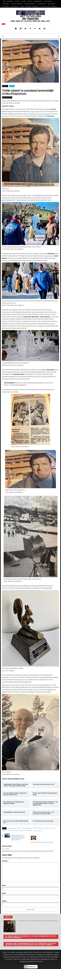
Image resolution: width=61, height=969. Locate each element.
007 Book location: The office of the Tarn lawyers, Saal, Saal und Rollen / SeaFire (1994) (18, 837)
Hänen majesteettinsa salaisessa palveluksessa (37, 114)
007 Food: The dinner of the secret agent (41, 842)
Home (4, 1)
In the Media (53, 6)
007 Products (5, 6)
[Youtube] (44, 29)
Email (4, 893)
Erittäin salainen (35, 111)
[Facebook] (16, 29)
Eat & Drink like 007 (41, 3)
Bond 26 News (28, 6)
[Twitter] (40, 29)
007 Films (17, 1)
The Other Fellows (14, 6)
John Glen (53, 109)
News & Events (51, 3)
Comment (5, 861)
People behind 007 (38, 1)
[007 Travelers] (3, 36)
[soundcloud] (35, 29)
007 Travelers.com (13, 952)
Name (4, 885)
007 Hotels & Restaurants (29, 3)
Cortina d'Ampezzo (27, 828)
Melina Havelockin (49, 256)
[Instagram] (21, 29)
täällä (22, 779)
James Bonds (10, 1)
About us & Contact (45, 6)
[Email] (25, 29)
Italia (44, 828)
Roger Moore (50, 116)
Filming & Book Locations (16, 3)
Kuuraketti (17, 116)
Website (4, 901)
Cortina (19, 828)
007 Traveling (5, 3)
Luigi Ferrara (10, 830)
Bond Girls (24, 1)
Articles (22, 6)
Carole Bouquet (11, 828)
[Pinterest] (30, 29)
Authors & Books (48, 1)
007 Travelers (30, 19)
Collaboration (35, 6)
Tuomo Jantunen (37, 830)
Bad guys (30, 1)
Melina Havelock (19, 830)
